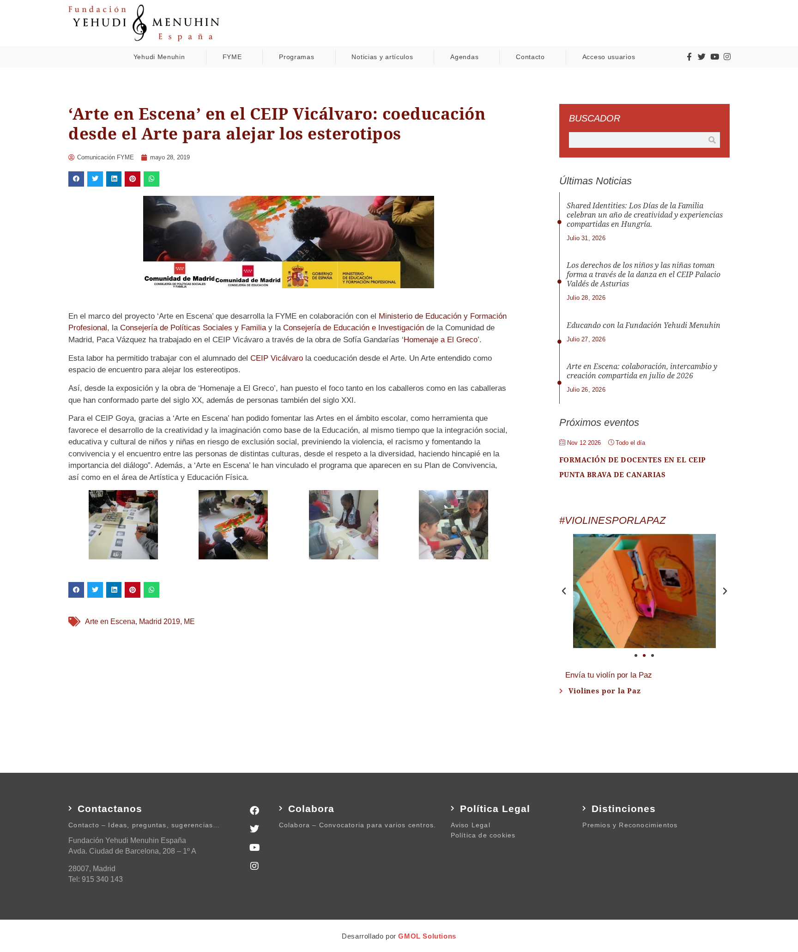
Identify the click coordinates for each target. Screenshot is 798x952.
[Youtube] (714, 56)
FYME (232, 57)
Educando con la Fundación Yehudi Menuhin (643, 325)
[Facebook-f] (689, 56)
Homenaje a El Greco (441, 339)
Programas (296, 57)
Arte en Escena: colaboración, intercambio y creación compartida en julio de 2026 (642, 371)
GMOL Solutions (427, 936)
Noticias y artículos (382, 57)
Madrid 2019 (159, 621)
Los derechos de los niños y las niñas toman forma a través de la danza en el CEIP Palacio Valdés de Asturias (643, 274)
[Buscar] (712, 140)
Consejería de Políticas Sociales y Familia (193, 327)
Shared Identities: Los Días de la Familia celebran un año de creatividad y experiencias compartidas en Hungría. (645, 215)
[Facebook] (254, 810)
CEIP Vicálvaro (276, 358)
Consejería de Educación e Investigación (353, 327)
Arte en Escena (110, 621)
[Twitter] (702, 56)
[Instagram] (727, 56)
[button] (76, 179)
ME (189, 621)
